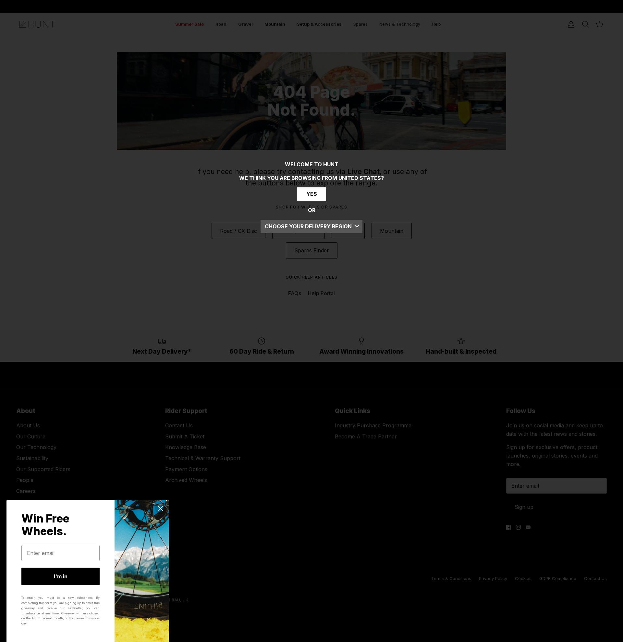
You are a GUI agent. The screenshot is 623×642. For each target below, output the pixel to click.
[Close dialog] (160, 508)
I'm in (60, 576)
